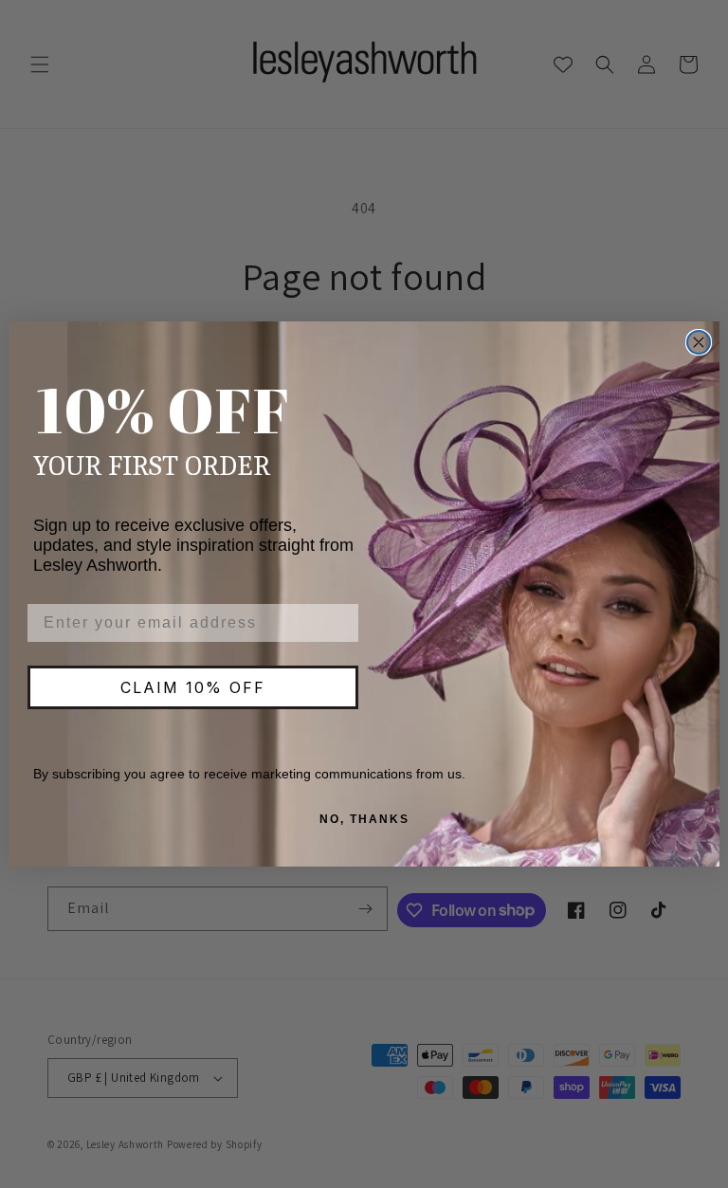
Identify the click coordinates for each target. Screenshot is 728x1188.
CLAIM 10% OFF (192, 687)
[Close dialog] (698, 342)
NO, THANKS (364, 819)
